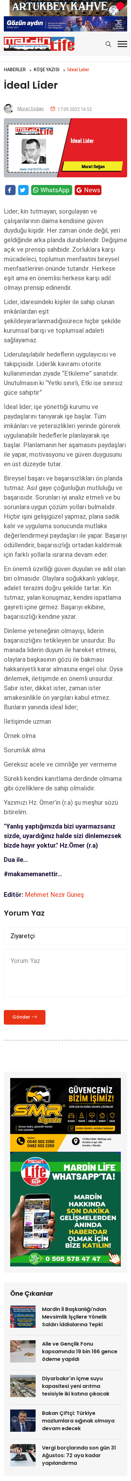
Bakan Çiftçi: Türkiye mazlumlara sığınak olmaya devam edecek (78, 1420)
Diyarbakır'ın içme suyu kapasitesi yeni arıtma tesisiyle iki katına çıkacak (75, 1386)
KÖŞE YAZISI (46, 69)
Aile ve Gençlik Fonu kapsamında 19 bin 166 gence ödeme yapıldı (79, 1351)
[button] (122, 44)
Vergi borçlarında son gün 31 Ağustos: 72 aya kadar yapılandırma (79, 1455)
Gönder (21, 1017)
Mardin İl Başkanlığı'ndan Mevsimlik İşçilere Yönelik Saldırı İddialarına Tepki (74, 1317)
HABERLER (15, 69)
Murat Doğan (30, 108)
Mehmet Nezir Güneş (54, 894)
